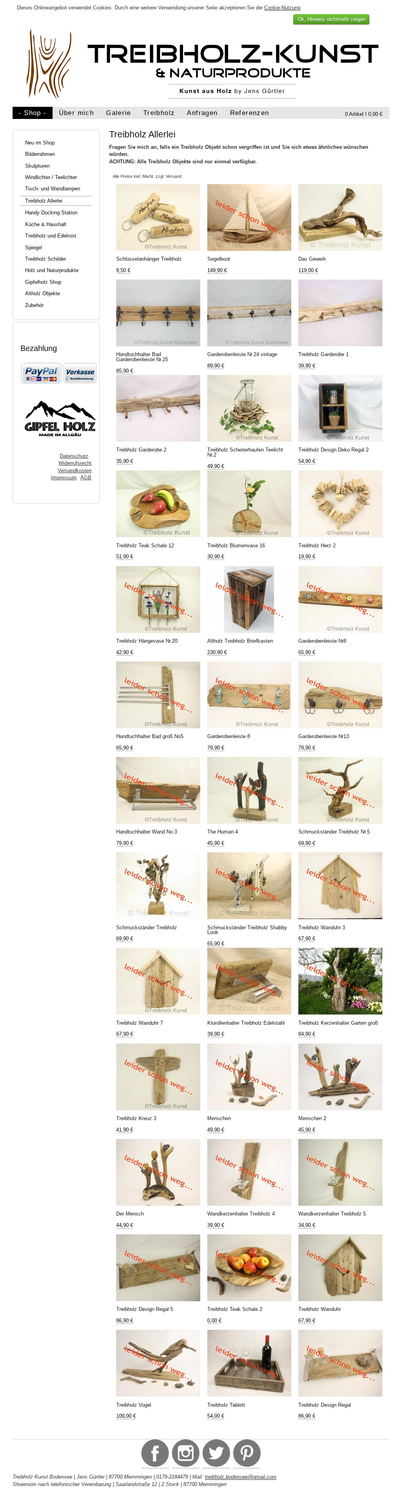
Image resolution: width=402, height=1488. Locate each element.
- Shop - (32, 113)
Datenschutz (74, 456)
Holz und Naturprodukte (52, 270)
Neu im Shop (40, 143)
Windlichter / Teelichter (51, 177)
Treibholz (159, 113)
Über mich (76, 113)
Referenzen (249, 113)
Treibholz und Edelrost (50, 236)
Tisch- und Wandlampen (52, 189)
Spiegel (33, 247)
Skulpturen (37, 166)
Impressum (64, 478)
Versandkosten (74, 470)
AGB (85, 478)
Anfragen (202, 113)
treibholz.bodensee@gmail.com (240, 1477)
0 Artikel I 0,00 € (363, 114)
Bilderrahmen (40, 154)
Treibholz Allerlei (43, 201)
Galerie (118, 113)
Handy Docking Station (51, 213)
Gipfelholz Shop (43, 282)
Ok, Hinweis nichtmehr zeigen (331, 19)
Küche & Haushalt (45, 224)
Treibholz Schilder (45, 259)
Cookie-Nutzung (282, 8)
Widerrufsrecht (74, 463)
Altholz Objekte (42, 293)
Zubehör (34, 305)
